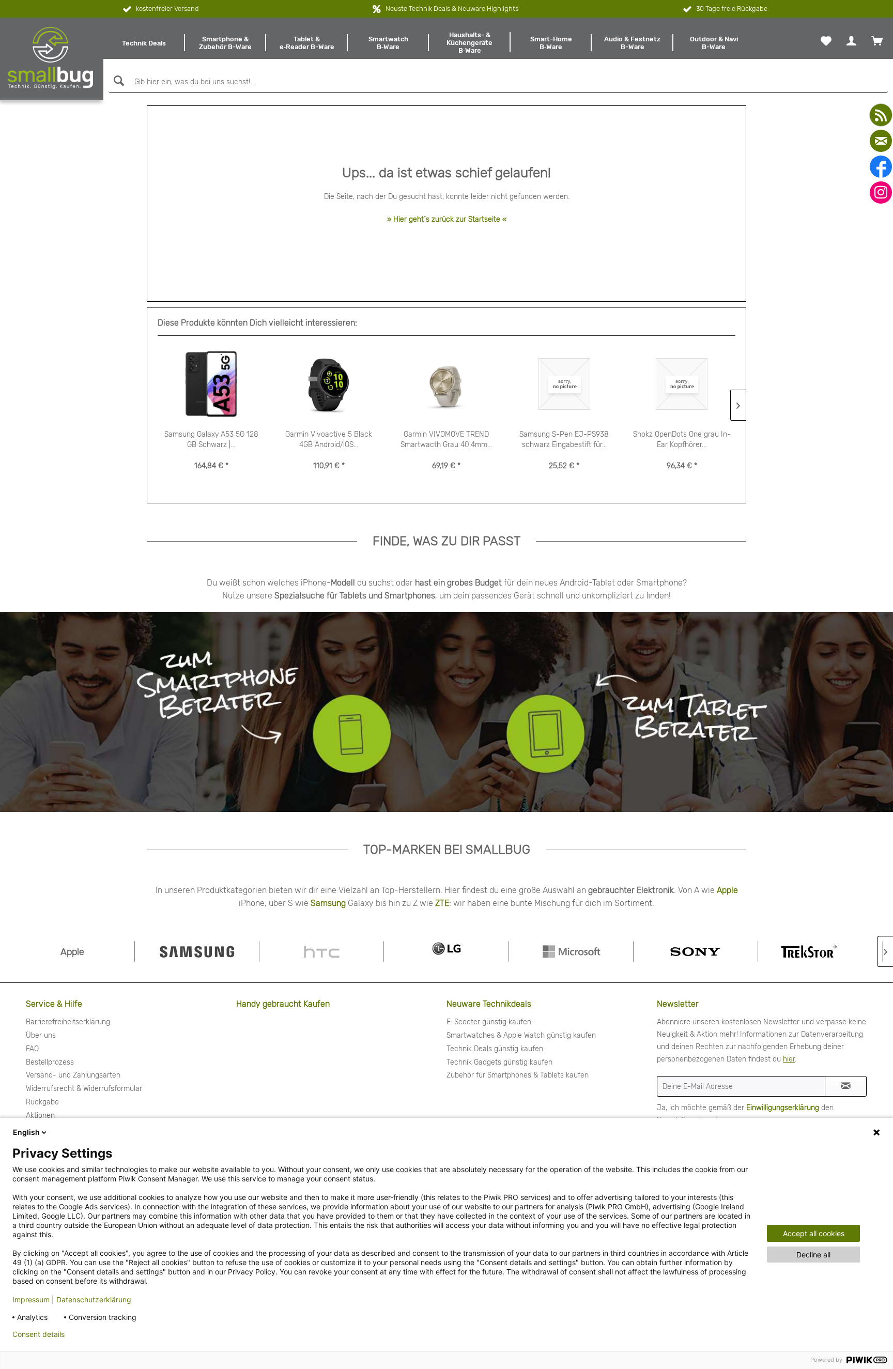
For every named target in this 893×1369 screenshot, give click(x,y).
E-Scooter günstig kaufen (488, 1022)
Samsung (328, 903)
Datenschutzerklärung (93, 1299)
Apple (727, 890)
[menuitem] (144, 43)
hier (789, 1059)
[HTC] (321, 951)
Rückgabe (42, 1102)
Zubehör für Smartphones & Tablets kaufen (517, 1075)
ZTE (442, 903)
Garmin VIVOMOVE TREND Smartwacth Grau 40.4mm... (446, 439)
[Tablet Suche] (626, 712)
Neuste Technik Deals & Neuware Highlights (452, 8)
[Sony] (695, 951)
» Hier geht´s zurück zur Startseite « (446, 219)
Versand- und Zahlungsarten (73, 1075)
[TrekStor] (820, 951)
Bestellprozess (50, 1062)
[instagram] (881, 192)
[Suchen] (118, 81)
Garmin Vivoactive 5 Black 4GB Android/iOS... (328, 439)
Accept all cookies (813, 1233)
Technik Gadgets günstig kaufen (499, 1062)
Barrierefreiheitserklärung (68, 1022)
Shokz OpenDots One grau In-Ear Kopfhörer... (682, 439)
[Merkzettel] (826, 41)
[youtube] (881, 115)
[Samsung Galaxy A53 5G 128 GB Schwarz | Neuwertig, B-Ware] (211, 384)
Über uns (41, 1035)
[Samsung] (197, 951)
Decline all (813, 1254)
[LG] (446, 951)
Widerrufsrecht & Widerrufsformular (84, 1088)
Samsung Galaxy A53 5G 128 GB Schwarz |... (211, 439)
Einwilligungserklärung (782, 1107)
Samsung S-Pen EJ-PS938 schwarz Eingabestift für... (564, 439)
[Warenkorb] (877, 41)
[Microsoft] (571, 951)
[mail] (881, 141)
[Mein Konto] (851, 41)
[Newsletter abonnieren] (846, 1086)
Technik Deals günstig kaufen (494, 1048)
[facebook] (881, 167)
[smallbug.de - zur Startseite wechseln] (50, 58)
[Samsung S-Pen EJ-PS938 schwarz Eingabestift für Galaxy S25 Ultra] (564, 384)
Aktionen (40, 1115)
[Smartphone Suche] (214, 712)
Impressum (31, 1299)
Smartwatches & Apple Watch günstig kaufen (521, 1035)
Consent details (38, 1334)
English (26, 1132)
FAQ (32, 1048)
